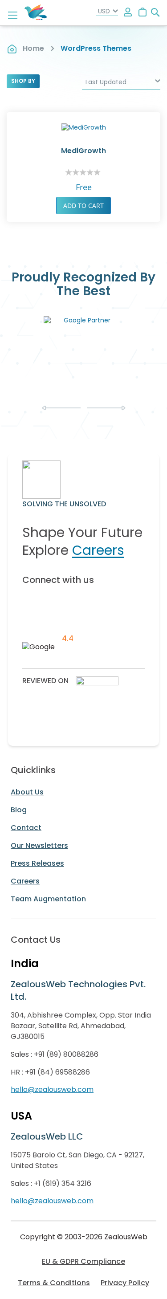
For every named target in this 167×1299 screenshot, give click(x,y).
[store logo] (35, 12)
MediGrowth (83, 151)
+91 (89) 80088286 (66, 1054)
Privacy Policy (125, 1283)
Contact (26, 828)
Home (33, 48)
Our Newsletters (39, 845)
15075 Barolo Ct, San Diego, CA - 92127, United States (77, 1160)
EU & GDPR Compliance (83, 1261)
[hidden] (128, 13)
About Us (27, 792)
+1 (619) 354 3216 (62, 1183)
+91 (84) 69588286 (57, 1072)
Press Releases (37, 863)
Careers (98, 550)
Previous (61, 408)
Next (106, 408)
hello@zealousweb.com (52, 1089)
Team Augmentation (48, 899)
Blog (19, 810)
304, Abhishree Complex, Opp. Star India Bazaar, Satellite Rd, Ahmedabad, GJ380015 (81, 1026)
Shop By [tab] (23, 81)
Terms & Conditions (54, 1283)
